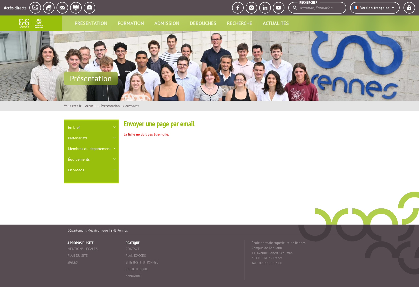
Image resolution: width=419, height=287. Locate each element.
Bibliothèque (137, 269)
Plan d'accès (136, 255)
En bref (74, 127)
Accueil (90, 106)
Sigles (72, 262)
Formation (131, 23)
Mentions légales (82, 249)
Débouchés (203, 23)
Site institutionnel (142, 262)
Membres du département (89, 148)
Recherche (239, 23)
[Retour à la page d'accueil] (31, 23)
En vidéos (76, 169)
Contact (133, 249)
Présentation (91, 23)
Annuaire (133, 276)
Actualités (276, 23)
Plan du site (77, 255)
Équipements (79, 159)
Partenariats (77, 138)
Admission (166, 23)
